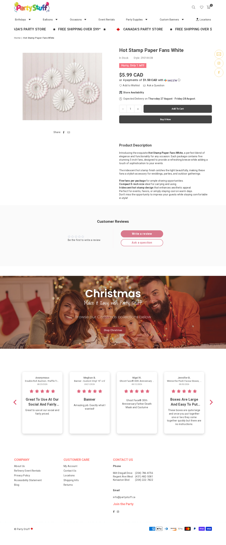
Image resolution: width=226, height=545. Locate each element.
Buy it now (165, 119)
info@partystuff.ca (124, 497)
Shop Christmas (113, 330)
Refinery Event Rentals (27, 470)
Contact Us (70, 470)
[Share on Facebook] (64, 132)
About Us (19, 466)
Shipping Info (71, 480)
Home (17, 38)
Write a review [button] (142, 233)
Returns (68, 484)
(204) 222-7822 (144, 479)
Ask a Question (155, 85)
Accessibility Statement (28, 480)
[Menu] (196, 7)
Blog (16, 484)
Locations (69, 475)
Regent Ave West (123, 476)
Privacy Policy (22, 475)
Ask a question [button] (142, 242)
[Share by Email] (68, 132)
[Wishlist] (201, 7)
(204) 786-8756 (144, 473)
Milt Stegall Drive (122, 473)
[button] (208, 7)
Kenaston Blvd (121, 479)
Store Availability (133, 92)
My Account (70, 466)
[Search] (193, 7)
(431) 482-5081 (144, 476)
